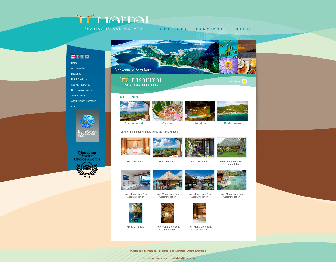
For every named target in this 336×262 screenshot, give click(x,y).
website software (160, 258)
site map (164, 251)
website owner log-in (196, 251)
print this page (152, 251)
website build (178, 258)
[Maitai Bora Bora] (136, 154)
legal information (177, 251)
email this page (137, 251)
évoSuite (148, 258)
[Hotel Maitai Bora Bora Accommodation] (232, 156)
